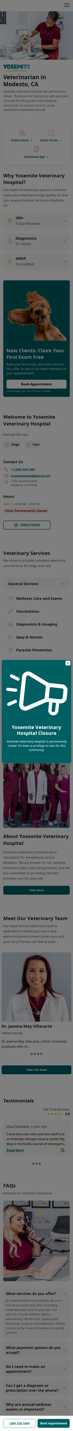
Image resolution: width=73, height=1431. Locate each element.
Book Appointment (53, 1423)
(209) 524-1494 (19, 1423)
